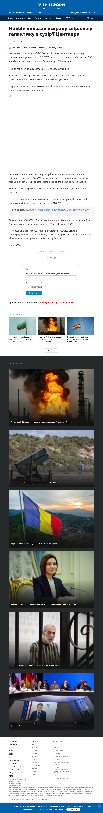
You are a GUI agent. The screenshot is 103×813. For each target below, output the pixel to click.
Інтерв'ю (12, 748)
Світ (30, 18)
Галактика (60, 252)
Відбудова (35, 747)
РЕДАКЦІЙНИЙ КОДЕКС (62, 779)
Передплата (58, 751)
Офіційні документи (17, 773)
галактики (58, 86)
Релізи (11, 776)
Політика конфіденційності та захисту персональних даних (62, 770)
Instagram (56, 302)
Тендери (57, 760)
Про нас (57, 744)
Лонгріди (12, 763)
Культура (48, 18)
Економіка (20, 18)
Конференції (14, 770)
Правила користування (62, 757)
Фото (11, 751)
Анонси (39, 13)
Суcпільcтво (36, 766)
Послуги (11, 13)
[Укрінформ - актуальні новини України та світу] (51, 4)
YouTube (68, 302)
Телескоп (41, 252)
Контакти (57, 747)
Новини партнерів (16, 767)
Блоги (11, 757)
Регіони (38, 18)
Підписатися (34, 293)
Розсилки (57, 782)
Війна (10, 18)
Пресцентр (30, 13)
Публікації (13, 744)
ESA (46, 69)
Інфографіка (14, 760)
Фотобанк (20, 13)
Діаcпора (35, 772)
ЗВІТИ (56, 776)
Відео (11, 754)
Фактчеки (35, 757)
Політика (35, 751)
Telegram (46, 302)
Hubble (50, 252)
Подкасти (13, 741)
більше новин (51, 350)
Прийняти (73, 809)
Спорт (58, 18)
